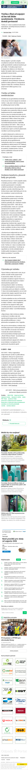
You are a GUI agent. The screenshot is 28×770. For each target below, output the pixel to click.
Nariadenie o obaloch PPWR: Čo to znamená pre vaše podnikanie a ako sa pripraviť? (14, 585)
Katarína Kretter (19, 395)
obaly (24, 397)
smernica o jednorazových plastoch (11, 400)
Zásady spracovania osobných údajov (10, 757)
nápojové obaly (5, 397)
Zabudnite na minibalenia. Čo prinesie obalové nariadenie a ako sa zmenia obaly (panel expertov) (15, 597)
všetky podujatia (14, 651)
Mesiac (24, 559)
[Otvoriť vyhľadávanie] (21, 2)
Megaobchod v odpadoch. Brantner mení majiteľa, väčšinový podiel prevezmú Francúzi (15, 592)
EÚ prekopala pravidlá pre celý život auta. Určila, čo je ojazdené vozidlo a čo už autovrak (15, 577)
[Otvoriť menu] (25, 2)
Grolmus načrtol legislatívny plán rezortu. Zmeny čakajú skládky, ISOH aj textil (14, 588)
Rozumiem (22, 764)
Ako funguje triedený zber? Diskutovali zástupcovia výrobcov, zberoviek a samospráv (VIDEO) (15, 261)
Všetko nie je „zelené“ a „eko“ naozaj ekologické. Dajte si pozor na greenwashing (14, 161)
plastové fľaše (12, 399)
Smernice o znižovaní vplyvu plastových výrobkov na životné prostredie (13, 403)
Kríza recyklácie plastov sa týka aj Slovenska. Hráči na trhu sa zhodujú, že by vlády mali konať (15, 167)
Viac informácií (19, 768)
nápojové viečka (16, 397)
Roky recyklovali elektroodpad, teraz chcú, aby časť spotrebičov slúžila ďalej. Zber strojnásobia (15, 601)
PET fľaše (4, 399)
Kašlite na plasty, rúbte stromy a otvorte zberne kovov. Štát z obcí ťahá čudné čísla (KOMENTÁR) (15, 564)
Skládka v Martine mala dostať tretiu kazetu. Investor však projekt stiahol (15, 568)
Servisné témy (7, 32)
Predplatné (15, 2)
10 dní (18, 559)
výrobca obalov (10, 405)
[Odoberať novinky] (25, 612)
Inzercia (3, 759)
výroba (3, 405)
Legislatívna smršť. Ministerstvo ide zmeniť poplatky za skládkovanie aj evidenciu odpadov (14, 573)
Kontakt (8, 759)
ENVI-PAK (10, 395)
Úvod (3, 2)
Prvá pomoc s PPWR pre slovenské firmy (11, 639)
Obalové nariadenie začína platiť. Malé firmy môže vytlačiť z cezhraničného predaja (15, 581)
